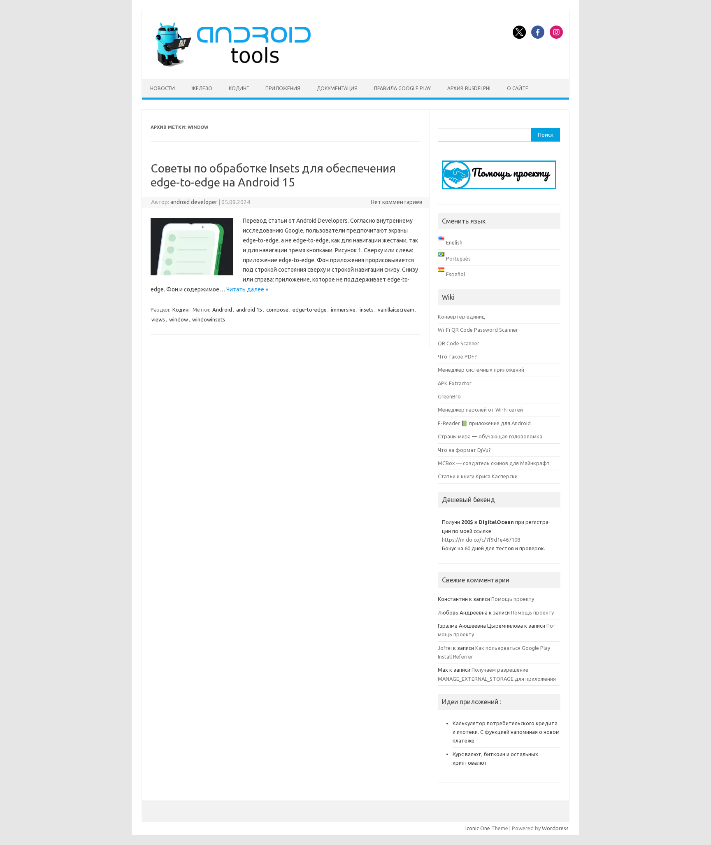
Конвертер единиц (461, 316)
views (158, 319)
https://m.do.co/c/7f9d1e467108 (481, 539)
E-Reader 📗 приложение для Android (484, 423)
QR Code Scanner (458, 343)
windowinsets (208, 319)
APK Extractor (455, 383)
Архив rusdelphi (468, 88)
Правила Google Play (402, 88)
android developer (193, 202)
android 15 (249, 309)
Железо (201, 88)
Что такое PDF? (457, 356)
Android (222, 309)
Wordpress (555, 828)
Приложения (282, 88)
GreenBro (449, 396)
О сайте (517, 88)
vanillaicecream (396, 309)
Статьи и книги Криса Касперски (478, 476)
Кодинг (239, 88)
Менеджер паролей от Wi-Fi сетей (480, 409)
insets (367, 309)
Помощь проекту (512, 599)
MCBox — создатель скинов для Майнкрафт (494, 463)
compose (277, 309)
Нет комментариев (397, 202)
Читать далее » (247, 289)
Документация (337, 88)
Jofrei (445, 648)
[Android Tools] (233, 65)
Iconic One (477, 828)
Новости (162, 88)
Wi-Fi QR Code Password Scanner (478, 330)
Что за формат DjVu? (464, 450)
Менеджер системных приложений (481, 369)
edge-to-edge (310, 309)
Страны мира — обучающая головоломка (490, 436)
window (178, 319)
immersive (343, 309)
